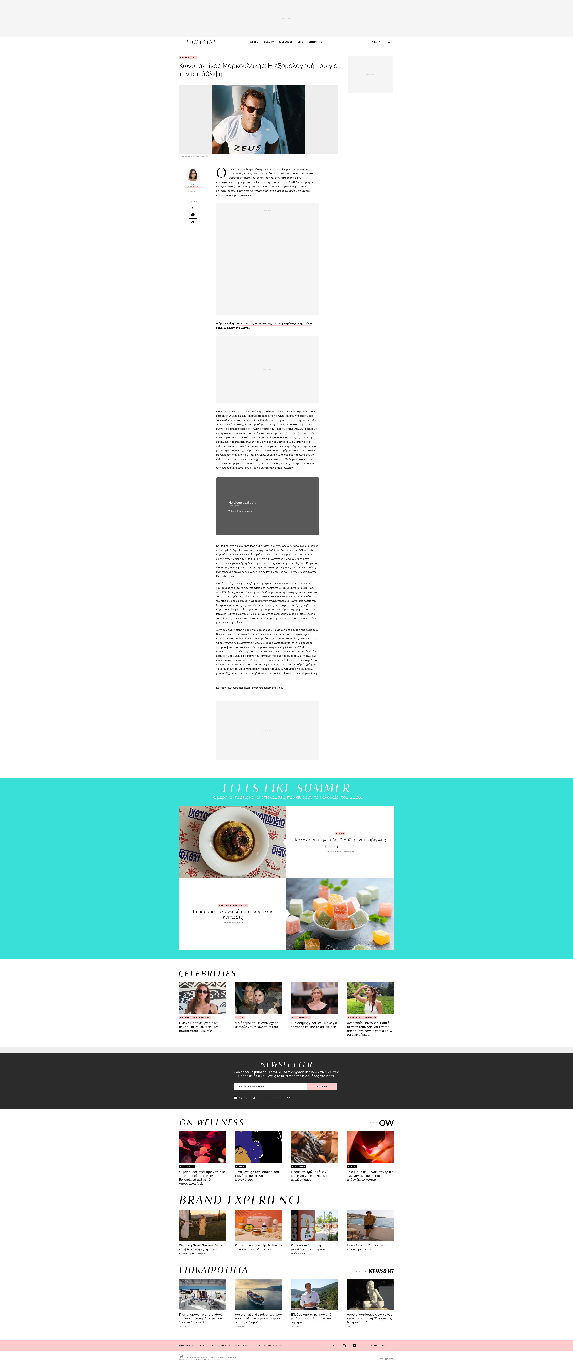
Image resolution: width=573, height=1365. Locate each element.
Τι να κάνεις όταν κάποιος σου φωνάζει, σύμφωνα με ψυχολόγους (257, 1175)
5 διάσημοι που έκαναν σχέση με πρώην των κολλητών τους (257, 1024)
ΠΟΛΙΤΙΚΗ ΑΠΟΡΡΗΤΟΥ (269, 1345)
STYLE (254, 41)
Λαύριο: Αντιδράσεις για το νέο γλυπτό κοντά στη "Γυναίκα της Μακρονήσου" (369, 1318)
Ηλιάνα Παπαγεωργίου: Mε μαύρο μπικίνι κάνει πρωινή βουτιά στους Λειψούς (198, 1026)
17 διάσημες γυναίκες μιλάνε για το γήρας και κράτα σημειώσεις (314, 1024)
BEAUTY (269, 41)
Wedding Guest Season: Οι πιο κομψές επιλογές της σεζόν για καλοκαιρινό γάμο (201, 1249)
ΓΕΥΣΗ (340, 833)
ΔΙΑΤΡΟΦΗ (298, 1166)
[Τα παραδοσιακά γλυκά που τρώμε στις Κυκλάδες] (340, 914)
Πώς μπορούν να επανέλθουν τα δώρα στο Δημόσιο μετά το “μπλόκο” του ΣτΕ (201, 1318)
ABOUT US (224, 1345)
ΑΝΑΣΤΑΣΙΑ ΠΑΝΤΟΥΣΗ (362, 1017)
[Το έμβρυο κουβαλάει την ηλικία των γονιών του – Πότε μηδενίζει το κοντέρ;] (370, 1147)
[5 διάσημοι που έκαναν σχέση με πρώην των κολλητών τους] (258, 998)
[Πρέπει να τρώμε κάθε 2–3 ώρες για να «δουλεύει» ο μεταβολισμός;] (314, 1147)
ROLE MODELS (300, 1017)
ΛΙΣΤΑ (239, 1017)
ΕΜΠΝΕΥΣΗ (187, 1166)
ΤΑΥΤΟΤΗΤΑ (206, 1345)
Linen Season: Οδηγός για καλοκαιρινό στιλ (366, 1247)
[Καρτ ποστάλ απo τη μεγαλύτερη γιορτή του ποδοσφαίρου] (314, 1225)
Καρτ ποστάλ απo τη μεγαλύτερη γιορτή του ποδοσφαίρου (308, 1249)
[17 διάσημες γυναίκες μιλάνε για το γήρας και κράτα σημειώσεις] (314, 998)
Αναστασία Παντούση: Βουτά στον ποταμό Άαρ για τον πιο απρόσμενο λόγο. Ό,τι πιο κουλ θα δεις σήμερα (369, 1028)
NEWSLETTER (379, 1345)
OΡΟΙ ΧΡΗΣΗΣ (243, 1345)
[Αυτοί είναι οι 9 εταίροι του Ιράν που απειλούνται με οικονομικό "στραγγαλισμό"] (258, 1294)
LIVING (240, 1166)
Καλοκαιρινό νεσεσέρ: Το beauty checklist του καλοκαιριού (258, 1247)
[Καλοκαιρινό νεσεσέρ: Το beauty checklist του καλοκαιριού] (258, 1225)
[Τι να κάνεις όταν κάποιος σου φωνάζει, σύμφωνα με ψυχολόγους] (258, 1147)
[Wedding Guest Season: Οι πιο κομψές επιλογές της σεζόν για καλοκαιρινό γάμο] (202, 1225)
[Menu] (180, 41)
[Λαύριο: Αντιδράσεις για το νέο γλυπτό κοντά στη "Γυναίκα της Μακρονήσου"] (370, 1294)
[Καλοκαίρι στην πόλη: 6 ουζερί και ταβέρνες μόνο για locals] (232, 842)
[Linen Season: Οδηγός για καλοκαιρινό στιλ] (370, 1225)
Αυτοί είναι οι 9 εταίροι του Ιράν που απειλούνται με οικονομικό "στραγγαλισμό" (258, 1318)
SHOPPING (316, 41)
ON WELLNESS (211, 1123)
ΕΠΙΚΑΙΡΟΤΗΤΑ (213, 1270)
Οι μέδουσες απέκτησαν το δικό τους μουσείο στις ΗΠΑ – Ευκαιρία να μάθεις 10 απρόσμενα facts (202, 1177)
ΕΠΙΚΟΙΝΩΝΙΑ (187, 1345)
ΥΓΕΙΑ (351, 1166)
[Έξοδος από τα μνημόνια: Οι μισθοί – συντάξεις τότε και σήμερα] (314, 1294)
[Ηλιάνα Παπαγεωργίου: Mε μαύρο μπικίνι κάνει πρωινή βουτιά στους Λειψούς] (202, 998)
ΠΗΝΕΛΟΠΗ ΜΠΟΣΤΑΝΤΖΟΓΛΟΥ (340, 851)
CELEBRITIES (188, 57)
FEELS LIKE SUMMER (286, 789)
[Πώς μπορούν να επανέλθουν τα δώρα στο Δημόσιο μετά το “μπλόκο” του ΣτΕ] (202, 1294)
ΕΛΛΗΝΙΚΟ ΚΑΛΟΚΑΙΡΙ (233, 905)
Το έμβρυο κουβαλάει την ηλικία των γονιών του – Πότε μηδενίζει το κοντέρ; (370, 1175)
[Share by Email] (193, 222)
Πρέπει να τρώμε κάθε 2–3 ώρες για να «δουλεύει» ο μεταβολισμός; (311, 1175)
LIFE (301, 41)
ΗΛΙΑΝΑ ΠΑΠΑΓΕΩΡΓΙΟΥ (195, 1017)
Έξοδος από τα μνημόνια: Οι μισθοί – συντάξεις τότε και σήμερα (311, 1318)
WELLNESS (286, 41)
